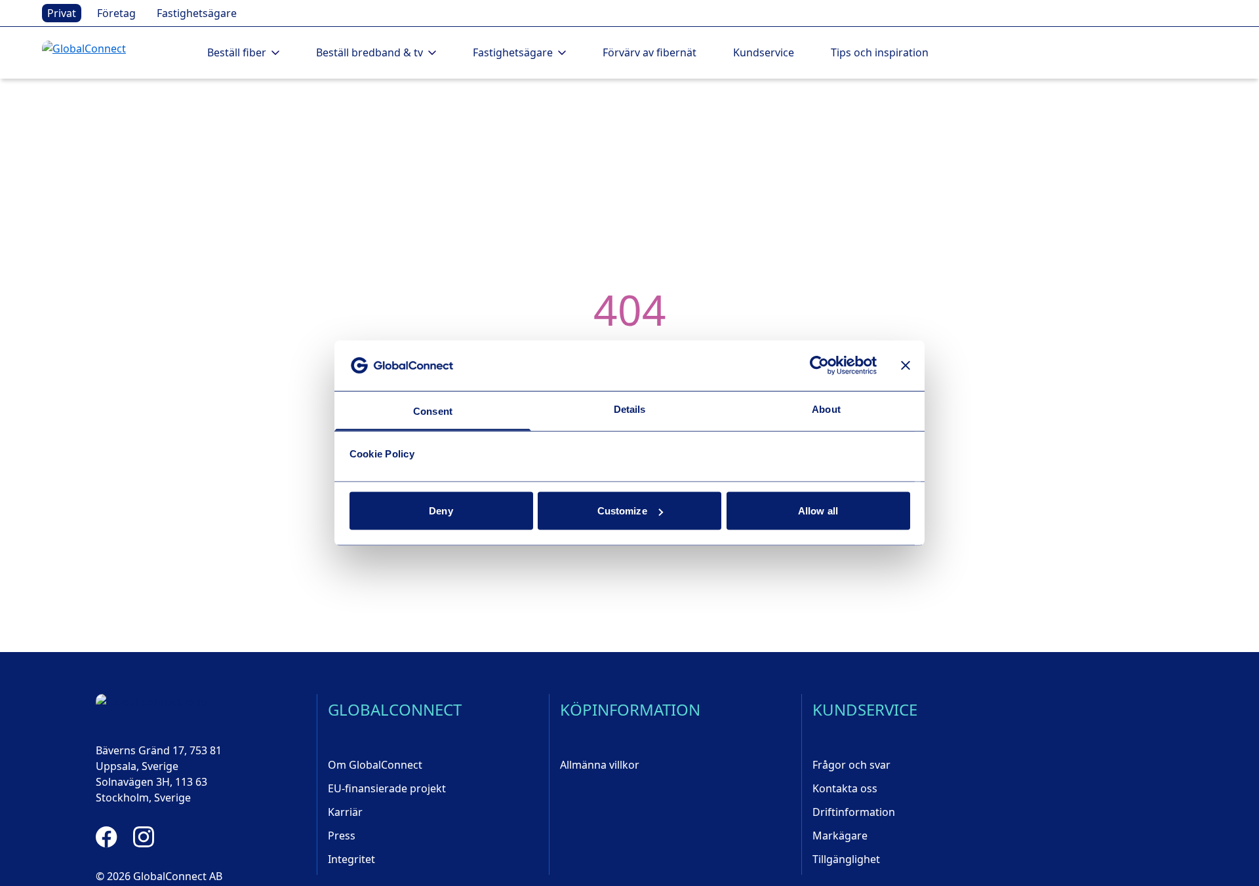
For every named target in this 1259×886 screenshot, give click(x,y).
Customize (622, 510)
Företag (116, 13)
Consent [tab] (432, 410)
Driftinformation (853, 812)
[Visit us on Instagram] (143, 836)
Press (341, 835)
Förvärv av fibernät (649, 52)
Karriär (345, 812)
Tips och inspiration (880, 52)
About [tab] (826, 408)
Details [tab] (630, 408)
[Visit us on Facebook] (106, 836)
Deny (440, 510)
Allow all (818, 510)
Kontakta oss (844, 788)
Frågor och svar (851, 765)
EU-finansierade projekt (387, 788)
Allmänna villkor (599, 765)
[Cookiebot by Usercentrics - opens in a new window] (819, 366)
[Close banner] (905, 365)
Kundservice (763, 52)
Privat (61, 13)
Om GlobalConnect (375, 765)
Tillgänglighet (846, 859)
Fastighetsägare (197, 13)
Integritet (351, 859)
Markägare (840, 835)
